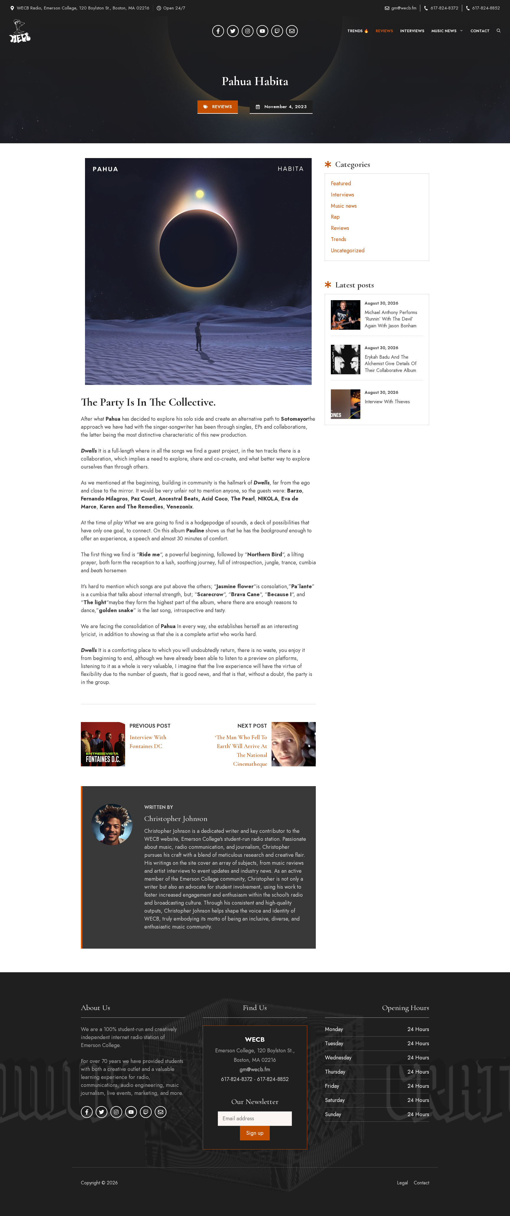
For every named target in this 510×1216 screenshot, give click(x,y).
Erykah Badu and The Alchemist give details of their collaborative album (390, 364)
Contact (480, 31)
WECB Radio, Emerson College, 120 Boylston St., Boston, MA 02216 (83, 8)
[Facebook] (218, 31)
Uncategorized (347, 250)
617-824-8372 (444, 8)
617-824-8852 (486, 8)
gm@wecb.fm (403, 8)
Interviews (412, 31)
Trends (338, 239)
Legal (402, 1182)
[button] (498, 31)
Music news (444, 31)
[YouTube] (262, 31)
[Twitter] (233, 31)
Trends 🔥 (358, 31)
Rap (335, 217)
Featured (341, 183)
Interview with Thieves (387, 401)
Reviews (384, 31)
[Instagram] (248, 31)
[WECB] (20, 31)
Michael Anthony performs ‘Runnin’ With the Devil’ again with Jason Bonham (391, 319)
